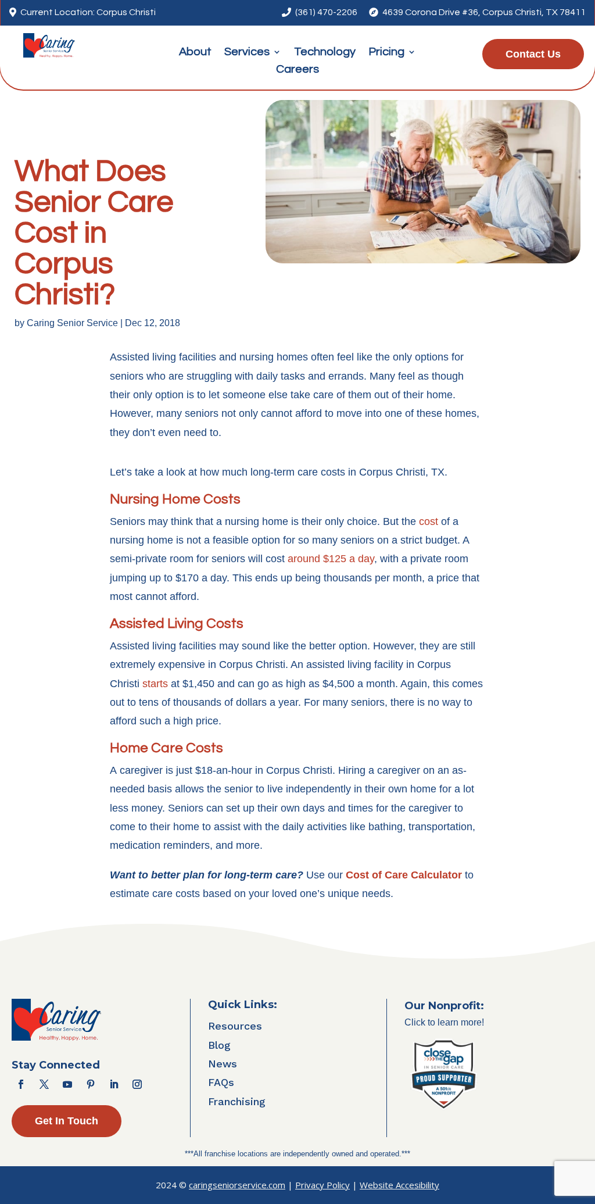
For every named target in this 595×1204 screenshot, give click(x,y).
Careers (297, 70)
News (222, 1063)
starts (155, 683)
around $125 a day (331, 559)
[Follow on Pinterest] (90, 1084)
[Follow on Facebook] (21, 1084)
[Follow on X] (44, 1084)
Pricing (386, 53)
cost (428, 521)
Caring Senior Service (72, 323)
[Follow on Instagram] (137, 1084)
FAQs (221, 1082)
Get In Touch (66, 1121)
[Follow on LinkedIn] (114, 1084)
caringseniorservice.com (237, 1185)
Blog (219, 1045)
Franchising (237, 1101)
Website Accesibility (399, 1185)
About (195, 53)
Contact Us (533, 54)
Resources (235, 1026)
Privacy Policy (322, 1185)
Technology (325, 53)
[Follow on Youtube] (67, 1084)
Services (247, 53)
